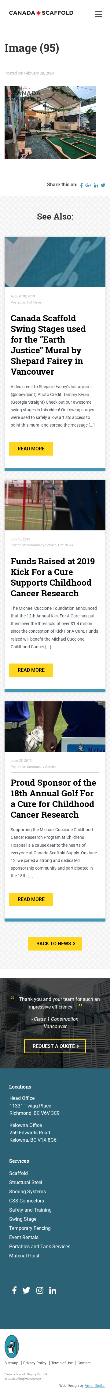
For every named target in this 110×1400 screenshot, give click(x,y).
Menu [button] (99, 20)
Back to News (53, 944)
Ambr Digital (95, 1386)
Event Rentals (23, 1237)
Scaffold (18, 1173)
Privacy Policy (34, 1363)
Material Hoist (24, 1256)
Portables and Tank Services (39, 1246)
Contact (84, 1363)
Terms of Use (62, 1363)
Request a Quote (54, 1046)
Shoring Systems (27, 1192)
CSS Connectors (26, 1201)
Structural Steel (25, 1182)
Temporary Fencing (30, 1228)
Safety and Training (30, 1210)
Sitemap (11, 1363)
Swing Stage (22, 1219)
